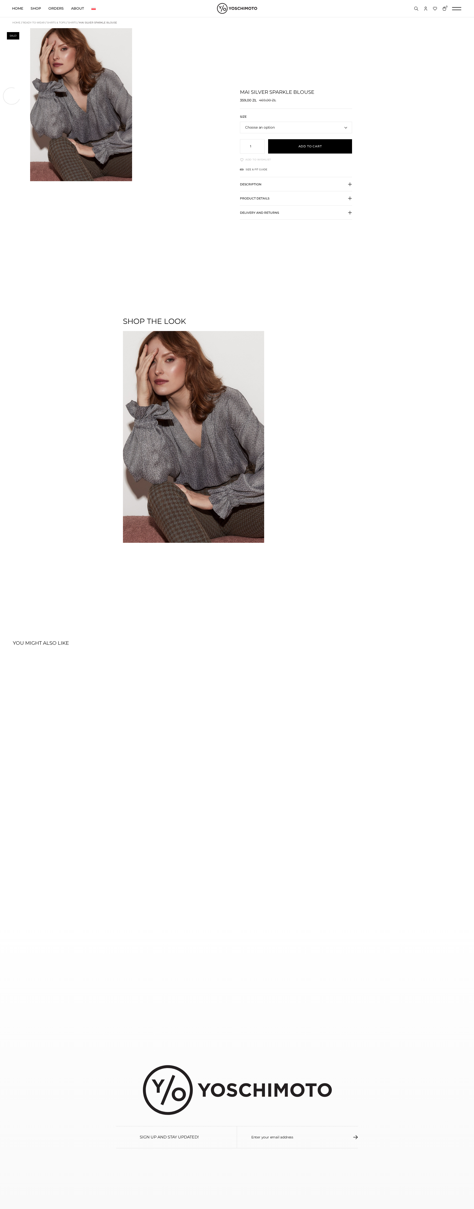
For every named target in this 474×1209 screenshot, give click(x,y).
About (77, 8)
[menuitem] (93, 8)
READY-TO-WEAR (34, 22)
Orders (56, 8)
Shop (36, 8)
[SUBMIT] (355, 1137)
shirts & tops (56, 22)
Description (250, 184)
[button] (296, 187)
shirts (72, 22)
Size (243, 116)
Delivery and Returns (259, 212)
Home (17, 8)
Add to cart (310, 146)
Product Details (254, 198)
